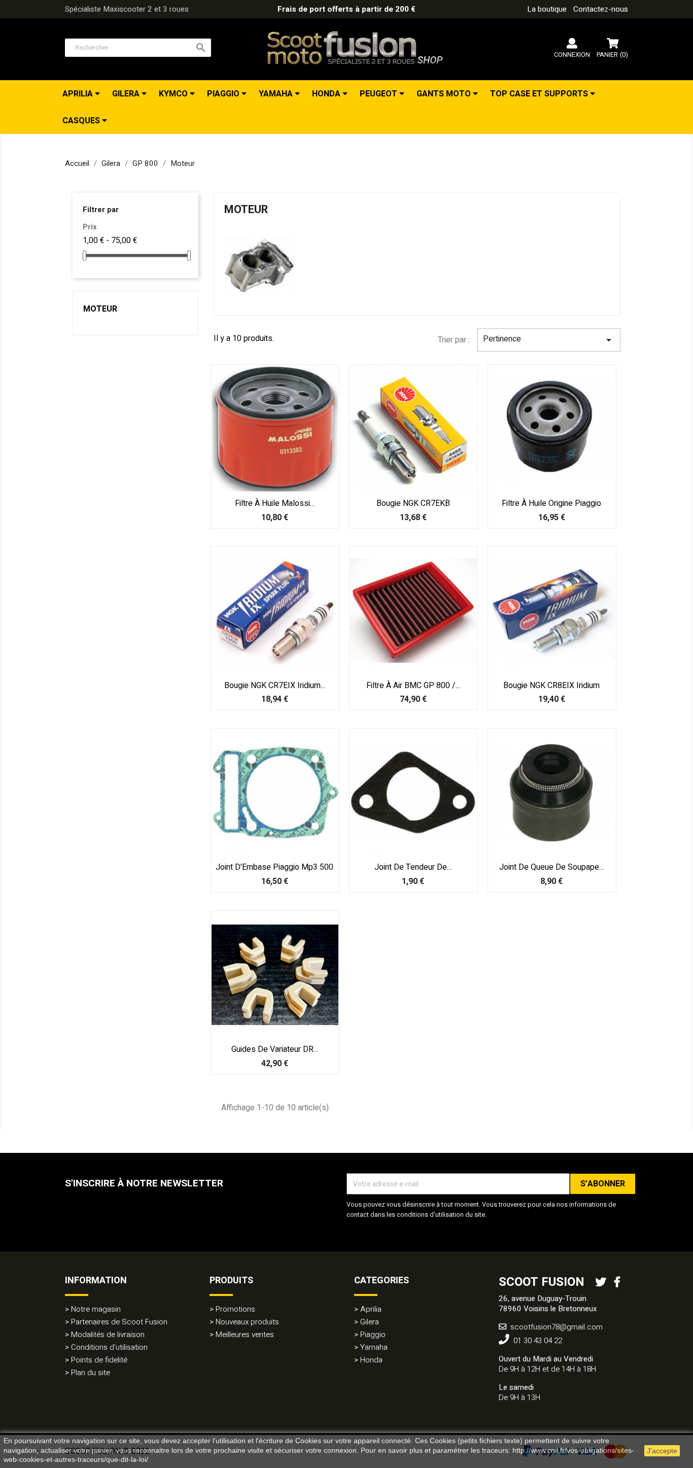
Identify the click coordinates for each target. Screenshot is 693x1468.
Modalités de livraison (108, 1334)
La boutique (547, 9)
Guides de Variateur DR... (274, 1049)
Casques (82, 121)
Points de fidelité (99, 1359)
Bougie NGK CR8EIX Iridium (551, 685)
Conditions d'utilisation (109, 1347)
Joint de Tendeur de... (413, 867)
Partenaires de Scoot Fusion (119, 1321)
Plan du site (90, 1372)
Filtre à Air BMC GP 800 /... (413, 685)
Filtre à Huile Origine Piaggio (551, 503)
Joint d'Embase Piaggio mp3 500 (274, 867)
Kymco (174, 94)
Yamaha (277, 94)
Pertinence (549, 339)
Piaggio (224, 94)
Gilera (127, 94)
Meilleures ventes (245, 1334)
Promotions (235, 1309)
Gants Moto (445, 94)
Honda (327, 94)
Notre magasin (96, 1309)
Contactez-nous (600, 9)
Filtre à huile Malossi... (275, 503)
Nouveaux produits (247, 1321)
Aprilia (78, 94)
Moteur (100, 309)
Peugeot (379, 94)
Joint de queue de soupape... (551, 867)
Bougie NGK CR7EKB (413, 503)
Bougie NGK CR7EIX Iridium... (274, 685)
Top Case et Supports (540, 94)
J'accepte (662, 1451)
